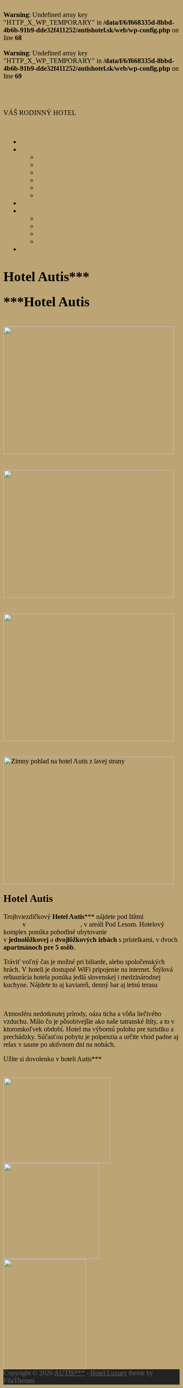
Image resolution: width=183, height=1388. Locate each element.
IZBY (45, 172)
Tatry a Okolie (39, 210)
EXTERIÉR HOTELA (69, 164)
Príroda (47, 241)
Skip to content (23, 83)
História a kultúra (60, 226)
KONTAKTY (39, 249)
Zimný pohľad (23, 752)
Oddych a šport (58, 233)
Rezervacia (35, 203)
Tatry (10, 465)
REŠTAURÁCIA (61, 180)
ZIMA (46, 195)
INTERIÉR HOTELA (68, 157)
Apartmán (16, 609)
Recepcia (15, 322)
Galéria (30, 149)
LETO (46, 187)
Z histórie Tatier (58, 218)
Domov (30, 141)
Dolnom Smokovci (54, 924)
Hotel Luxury (108, 1372)
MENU (13, 127)
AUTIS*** (18, 98)
